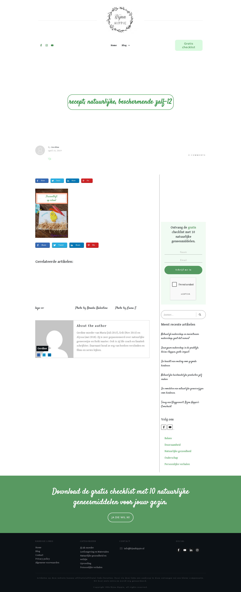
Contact (39, 555)
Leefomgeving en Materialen (94, 552)
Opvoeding (85, 563)
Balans (168, 438)
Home (38, 547)
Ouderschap (171, 457)
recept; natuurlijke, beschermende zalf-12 (120, 102)
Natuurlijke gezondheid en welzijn (93, 557)
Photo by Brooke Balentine (91, 308)
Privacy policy (42, 559)
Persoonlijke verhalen (177, 464)
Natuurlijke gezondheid (178, 451)
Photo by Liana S (125, 308)
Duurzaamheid (173, 444)
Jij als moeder (87, 547)
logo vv (39, 308)
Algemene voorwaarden (47, 562)
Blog (37, 551)
